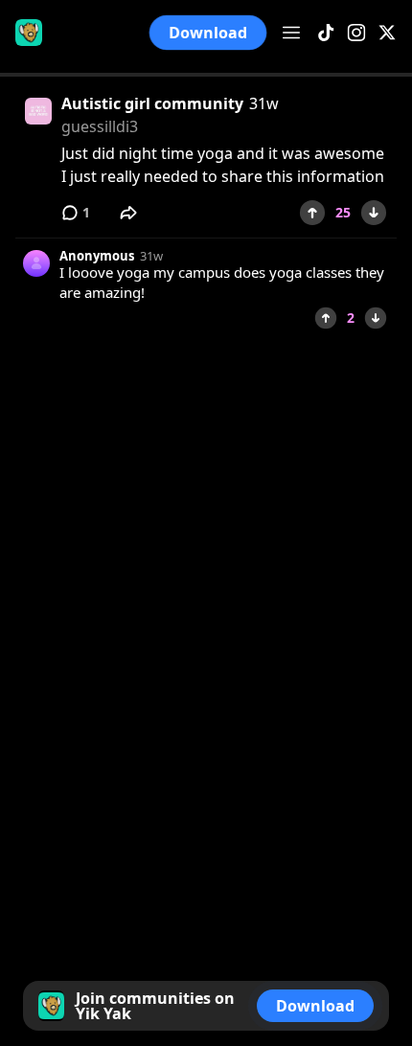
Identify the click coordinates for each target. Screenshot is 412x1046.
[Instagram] (356, 33)
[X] (387, 33)
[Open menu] (291, 32)
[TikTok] (325, 33)
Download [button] (208, 32)
